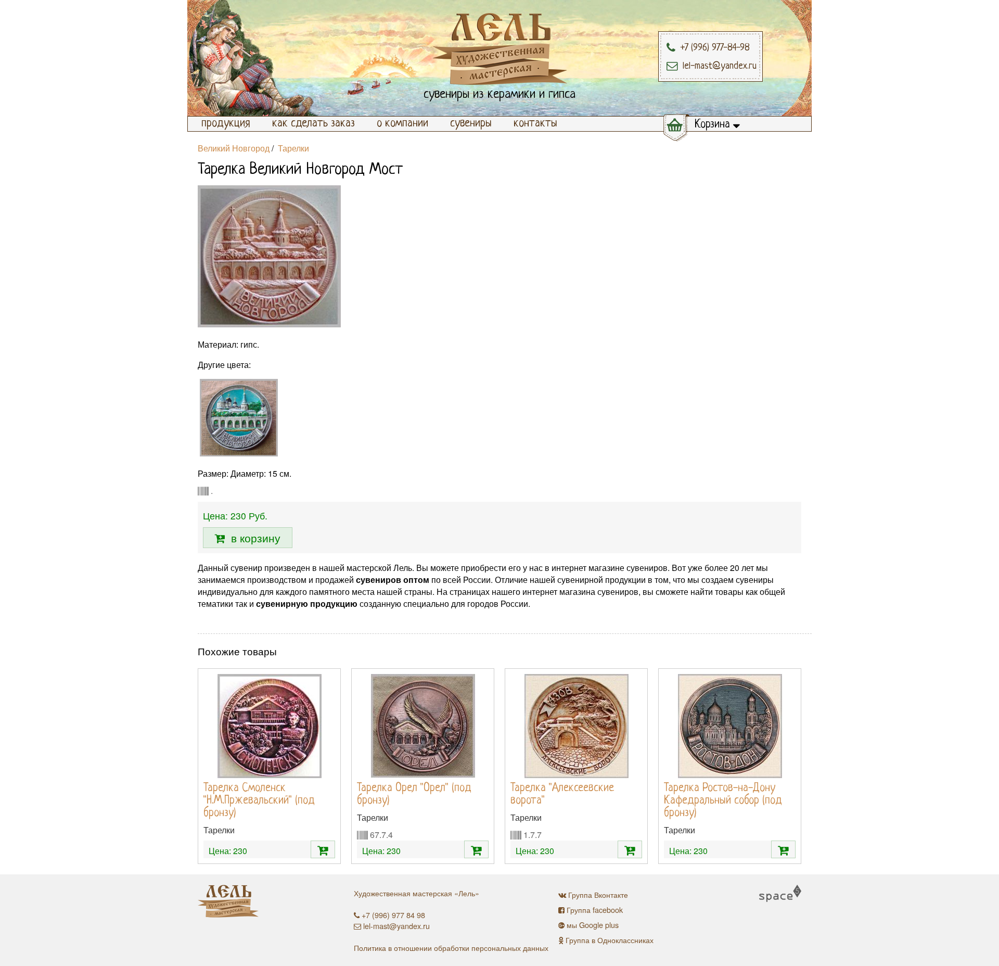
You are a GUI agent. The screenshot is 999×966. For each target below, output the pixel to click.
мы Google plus (593, 924)
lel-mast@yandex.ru (396, 925)
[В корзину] (323, 849)
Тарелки (293, 148)
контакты (535, 124)
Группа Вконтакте (598, 894)
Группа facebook (595, 909)
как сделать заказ (313, 124)
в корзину (252, 537)
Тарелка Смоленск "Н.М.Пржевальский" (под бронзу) (259, 800)
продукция (225, 124)
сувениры (471, 124)
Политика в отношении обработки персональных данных (451, 947)
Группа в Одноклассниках (610, 939)
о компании (402, 124)
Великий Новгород (234, 148)
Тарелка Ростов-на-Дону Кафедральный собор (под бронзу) (723, 800)
